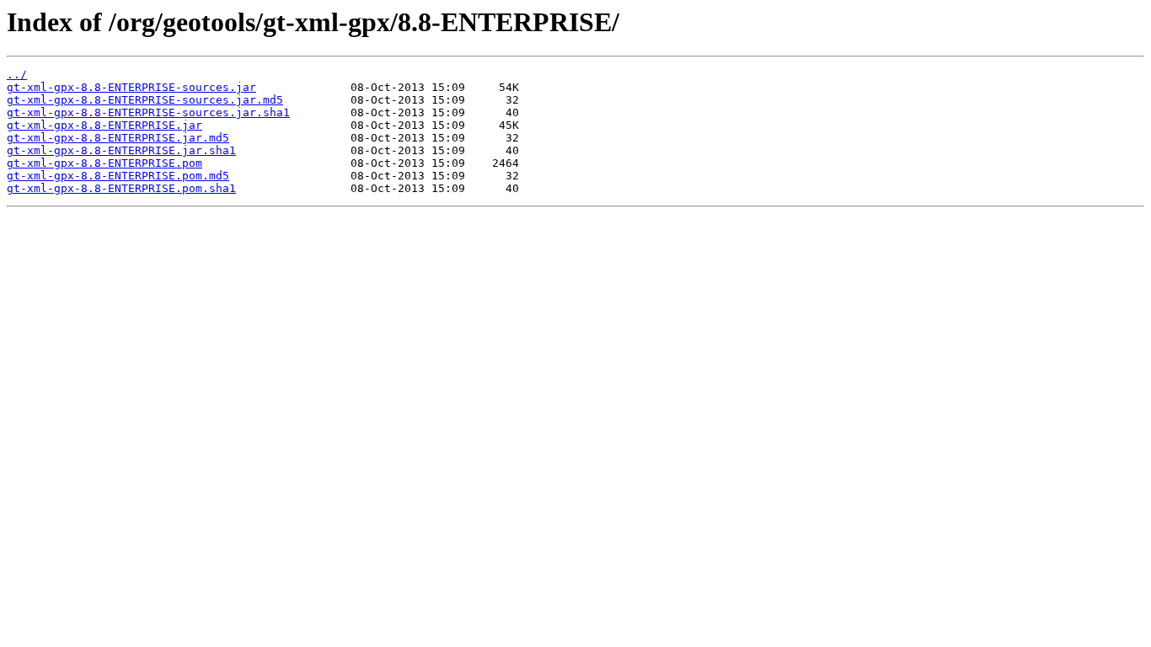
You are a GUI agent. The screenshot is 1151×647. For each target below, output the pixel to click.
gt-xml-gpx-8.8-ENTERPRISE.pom (104, 163)
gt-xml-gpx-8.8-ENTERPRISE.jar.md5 (118, 137)
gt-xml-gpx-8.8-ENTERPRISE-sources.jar (131, 87)
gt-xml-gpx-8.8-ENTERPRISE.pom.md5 (118, 175)
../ (17, 74)
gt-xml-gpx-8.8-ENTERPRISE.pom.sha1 (121, 188)
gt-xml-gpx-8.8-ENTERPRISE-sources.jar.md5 (145, 100)
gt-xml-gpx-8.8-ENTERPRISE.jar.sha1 (121, 150)
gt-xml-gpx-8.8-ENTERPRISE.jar (104, 125)
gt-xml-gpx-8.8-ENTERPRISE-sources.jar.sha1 (148, 112)
